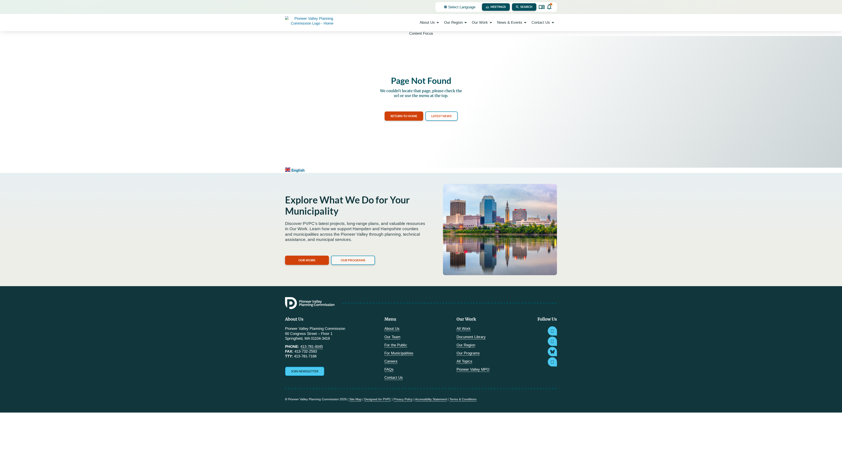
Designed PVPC (377, 399)
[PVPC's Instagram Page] (552, 331)
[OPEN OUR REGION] (465, 22)
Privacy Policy (403, 399)
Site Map (355, 399)
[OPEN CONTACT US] (553, 22)
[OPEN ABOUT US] (438, 22)
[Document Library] (542, 7)
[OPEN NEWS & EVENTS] (525, 22)
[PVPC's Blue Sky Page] (552, 351)
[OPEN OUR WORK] (491, 22)
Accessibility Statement (431, 399)
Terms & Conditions (463, 399)
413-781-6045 (311, 347)
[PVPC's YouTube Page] (552, 361)
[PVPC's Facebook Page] (552, 341)
